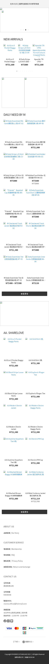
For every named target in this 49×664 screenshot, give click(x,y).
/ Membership (13, 549)
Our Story (15, 533)
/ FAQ (9, 555)
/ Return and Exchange (17, 567)
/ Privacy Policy (13, 561)
